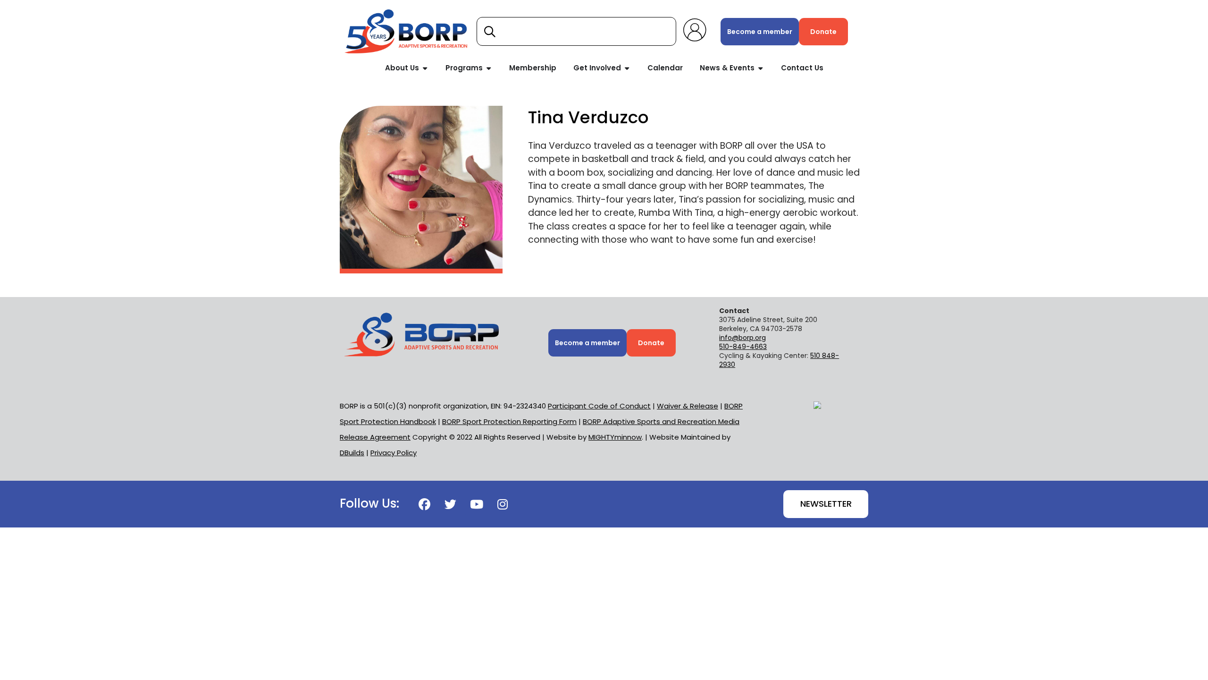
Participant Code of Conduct (599, 406)
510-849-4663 (743, 346)
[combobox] (576, 31)
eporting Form (509, 421)
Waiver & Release (687, 406)
